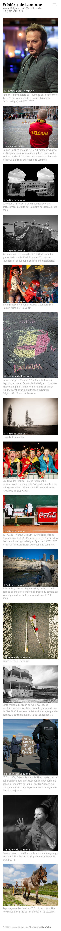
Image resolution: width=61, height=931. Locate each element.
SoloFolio (46, 927)
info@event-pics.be (32, 8)
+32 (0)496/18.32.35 (13, 11)
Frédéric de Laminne (22, 4)
